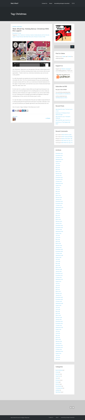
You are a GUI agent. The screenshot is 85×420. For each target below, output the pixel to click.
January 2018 (58, 271)
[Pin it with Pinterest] (20, 111)
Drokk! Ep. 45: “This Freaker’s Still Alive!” (63, 123)
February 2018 (59, 269)
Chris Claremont (21, 35)
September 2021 (59, 183)
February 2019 (59, 245)
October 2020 (59, 205)
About (50, 3)
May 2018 (58, 263)
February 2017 (59, 293)
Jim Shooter (46, 35)
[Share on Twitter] (16, 111)
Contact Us (44, 3)
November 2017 (59, 275)
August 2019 (58, 233)
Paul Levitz (31, 36)
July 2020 (58, 211)
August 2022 (58, 161)
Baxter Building (59, 370)
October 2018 (59, 253)
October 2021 (59, 181)
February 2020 (59, 221)
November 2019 (59, 227)
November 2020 (59, 203)
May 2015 (58, 335)
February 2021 (59, 197)
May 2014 (58, 359)
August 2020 (58, 209)
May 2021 (58, 191)
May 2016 (58, 311)
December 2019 (59, 225)
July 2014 (58, 355)
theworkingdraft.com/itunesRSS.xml (63, 93)
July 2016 (58, 307)
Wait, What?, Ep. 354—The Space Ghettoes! (63, 117)
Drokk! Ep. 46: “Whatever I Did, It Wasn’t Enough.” (63, 113)
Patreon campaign (66, 69)
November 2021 (59, 179)
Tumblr (69, 56)
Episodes (58, 374)
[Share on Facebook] (13, 111)
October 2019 (59, 229)
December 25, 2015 (17, 33)
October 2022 (59, 157)
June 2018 (58, 261)
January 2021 (58, 199)
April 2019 (58, 241)
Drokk (57, 372)
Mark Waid (26, 36)
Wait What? (19, 26)
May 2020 (58, 215)
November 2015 (59, 323)
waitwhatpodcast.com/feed (61, 97)
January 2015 (58, 343)
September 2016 (59, 303)
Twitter (63, 56)
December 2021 (59, 177)
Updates (58, 390)
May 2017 (58, 287)
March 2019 (58, 243)
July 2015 (58, 331)
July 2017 (58, 283)
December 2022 (59, 153)
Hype (57, 378)
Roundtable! (58, 386)
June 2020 (58, 213)
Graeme (32, 35)
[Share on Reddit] (18, 111)
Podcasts (15, 26)
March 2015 (58, 339)
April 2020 (58, 217)
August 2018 (58, 257)
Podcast (36, 36)
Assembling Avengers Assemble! (62, 3)
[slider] (47, 63)
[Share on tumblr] (25, 111)
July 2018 (58, 259)
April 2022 (58, 169)
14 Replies (48, 118)
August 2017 (58, 281)
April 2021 (58, 193)
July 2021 (58, 187)
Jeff (42, 35)
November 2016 (59, 299)
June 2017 (58, 285)
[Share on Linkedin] (23, 111)
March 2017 (58, 291)
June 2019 (58, 237)
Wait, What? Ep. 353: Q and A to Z (63, 120)
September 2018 (59, 255)
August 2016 (58, 305)
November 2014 (59, 347)
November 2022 (59, 155)
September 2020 (59, 207)
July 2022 (58, 163)
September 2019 (59, 231)
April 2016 (58, 313)
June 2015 (58, 333)
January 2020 (59, 223)
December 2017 (59, 273)
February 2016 (59, 317)
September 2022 (59, 159)
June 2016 (58, 309)
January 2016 (58, 319)
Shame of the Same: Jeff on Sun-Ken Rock (70, 138)
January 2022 (58, 175)
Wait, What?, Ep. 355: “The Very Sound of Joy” (64, 110)
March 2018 (58, 267)
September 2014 (59, 351)
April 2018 (58, 265)
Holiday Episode (38, 35)
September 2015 (59, 327)
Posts (57, 382)
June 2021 (58, 189)
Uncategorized (59, 388)
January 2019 (58, 247)
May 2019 (58, 239)
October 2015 (59, 325)
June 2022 (58, 165)
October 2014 (59, 349)
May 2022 (58, 167)
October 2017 (59, 277)
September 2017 (59, 279)
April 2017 (58, 289)
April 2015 (58, 337)
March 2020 (58, 219)
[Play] (15, 65)
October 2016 (59, 301)
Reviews (57, 384)
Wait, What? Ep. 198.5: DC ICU (68, 134)
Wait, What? (14, 3)
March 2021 (58, 195)
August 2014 (58, 353)
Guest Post (58, 376)
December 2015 (59, 321)
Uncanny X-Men (41, 36)
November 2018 (59, 251)
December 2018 (59, 249)
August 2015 (58, 329)
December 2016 (59, 297)
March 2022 (58, 171)
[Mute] (44, 65)
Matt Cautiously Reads (69, 136)
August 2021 (58, 185)
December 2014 (59, 345)
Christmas (27, 35)
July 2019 (58, 235)
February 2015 (59, 341)
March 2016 (58, 315)
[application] (31, 64)
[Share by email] (27, 111)
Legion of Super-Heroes (18, 36)
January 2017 (58, 295)
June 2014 (58, 357)
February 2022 (59, 173)
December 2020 (59, 201)
